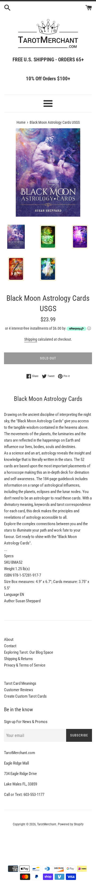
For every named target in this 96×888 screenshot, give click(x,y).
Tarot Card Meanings (20, 683)
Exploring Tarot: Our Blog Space (28, 652)
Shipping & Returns (18, 658)
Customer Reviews (18, 689)
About (8, 639)
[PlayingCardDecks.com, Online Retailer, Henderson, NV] (48, 839)
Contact (10, 646)
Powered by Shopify (70, 824)
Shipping (30, 339)
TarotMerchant (46, 824)
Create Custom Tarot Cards (25, 696)
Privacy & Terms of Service (24, 665)
